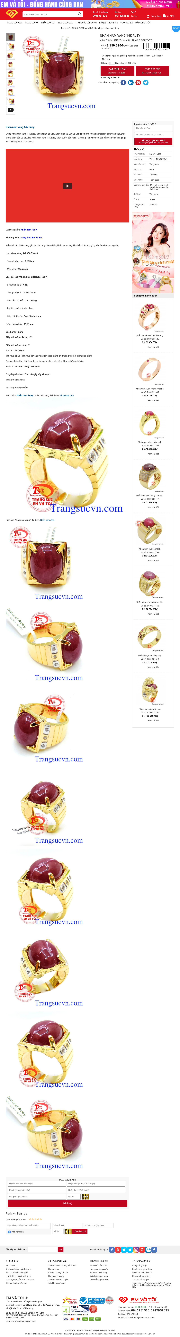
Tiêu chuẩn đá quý (140, 1279)
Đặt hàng (67, 1203)
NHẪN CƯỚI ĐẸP (48, 23)
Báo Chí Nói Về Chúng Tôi (17, 1272)
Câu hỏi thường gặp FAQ (16, 1283)
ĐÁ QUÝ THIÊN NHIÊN (108, 23)
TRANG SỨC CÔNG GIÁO (86, 23)
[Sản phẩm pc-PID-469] (153, 252)
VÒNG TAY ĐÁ (126, 23)
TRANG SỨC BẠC (65, 23)
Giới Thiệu (10, 1265)
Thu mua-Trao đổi (56, 1276)
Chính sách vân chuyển (58, 1279)
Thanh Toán (53, 1269)
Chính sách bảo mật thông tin (19, 1269)
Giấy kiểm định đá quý (99, 1279)
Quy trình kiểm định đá (142, 1272)
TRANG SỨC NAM (14, 23)
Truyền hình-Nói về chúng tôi (18, 1276)
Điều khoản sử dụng (57, 1283)
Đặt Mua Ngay (117, 71)
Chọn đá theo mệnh (141, 1276)
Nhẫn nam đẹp (67, 395)
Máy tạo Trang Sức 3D (58, 1272)
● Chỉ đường (27, 1308)
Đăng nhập (156, 16)
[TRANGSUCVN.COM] (12, 17)
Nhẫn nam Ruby (25, 395)
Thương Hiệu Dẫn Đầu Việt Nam (20, 1279)
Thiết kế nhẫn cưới (98, 1265)
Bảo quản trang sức (99, 1269)
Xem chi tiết (153, 347)
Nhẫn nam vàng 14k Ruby (20, 127)
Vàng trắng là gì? (139, 1265)
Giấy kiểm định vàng (99, 1276)
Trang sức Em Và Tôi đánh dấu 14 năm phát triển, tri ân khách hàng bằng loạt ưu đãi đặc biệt (152, 1285)
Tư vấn (176, 28)
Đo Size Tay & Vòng (98, 1272)
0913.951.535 (151, 71)
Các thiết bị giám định (142, 1269)
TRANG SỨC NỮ (32, 23)
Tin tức (134, 16)
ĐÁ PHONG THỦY (142, 23)
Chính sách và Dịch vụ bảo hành (62, 1265)
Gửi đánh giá (80, 1232)
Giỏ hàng (169, 16)
